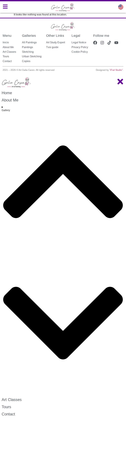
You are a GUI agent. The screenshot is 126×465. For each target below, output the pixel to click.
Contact (8, 414)
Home (7, 93)
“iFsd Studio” (116, 70)
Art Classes (12, 399)
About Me (10, 100)
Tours (6, 407)
